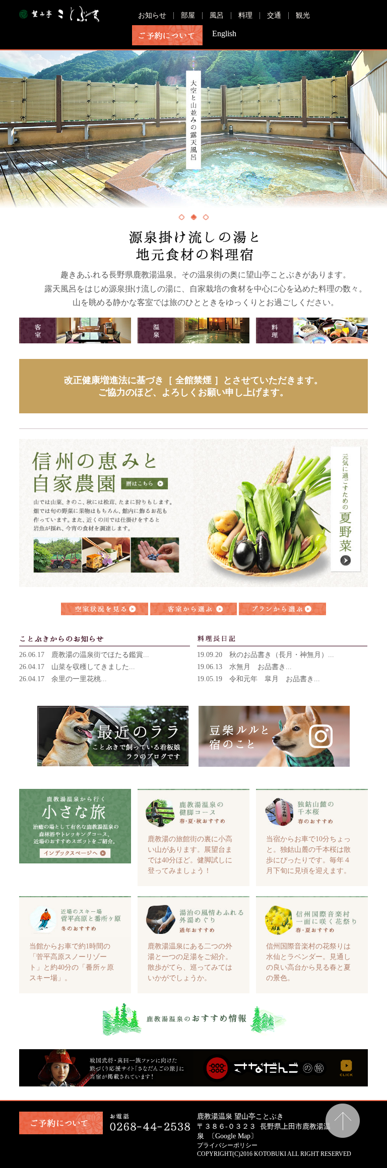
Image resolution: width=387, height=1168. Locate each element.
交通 (274, 15)
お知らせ (152, 15)
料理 (245, 15)
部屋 (188, 15)
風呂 (217, 15)
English (224, 33)
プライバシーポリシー (227, 1145)
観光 (303, 15)
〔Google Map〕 (232, 1136)
